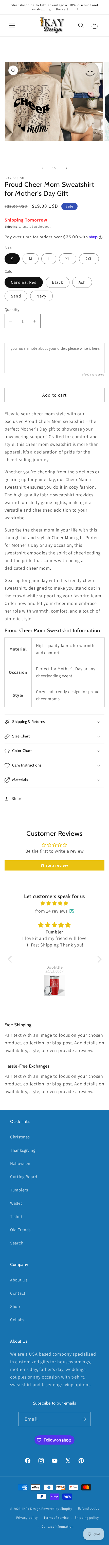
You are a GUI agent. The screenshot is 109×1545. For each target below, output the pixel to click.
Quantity (12, 309)
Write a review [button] (54, 865)
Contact (18, 1293)
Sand (16, 296)
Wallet (16, 1203)
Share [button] (17, 798)
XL (67, 259)
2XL (89, 259)
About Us (19, 1280)
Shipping (11, 226)
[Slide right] (66, 167)
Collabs (17, 1319)
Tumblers (19, 1190)
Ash (82, 282)
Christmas (20, 1137)
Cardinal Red (24, 282)
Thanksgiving (22, 1150)
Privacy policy (27, 1517)
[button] (12, 25)
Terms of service (56, 1517)
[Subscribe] (83, 1419)
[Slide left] (42, 167)
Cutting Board (23, 1176)
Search (16, 1243)
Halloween (20, 1163)
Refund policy (88, 1508)
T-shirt (16, 1216)
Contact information (58, 1526)
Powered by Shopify (56, 1509)
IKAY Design (31, 1509)
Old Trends (20, 1229)
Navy (42, 296)
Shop (15, 1306)
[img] (54, 903)
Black (57, 282)
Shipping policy (87, 1517)
